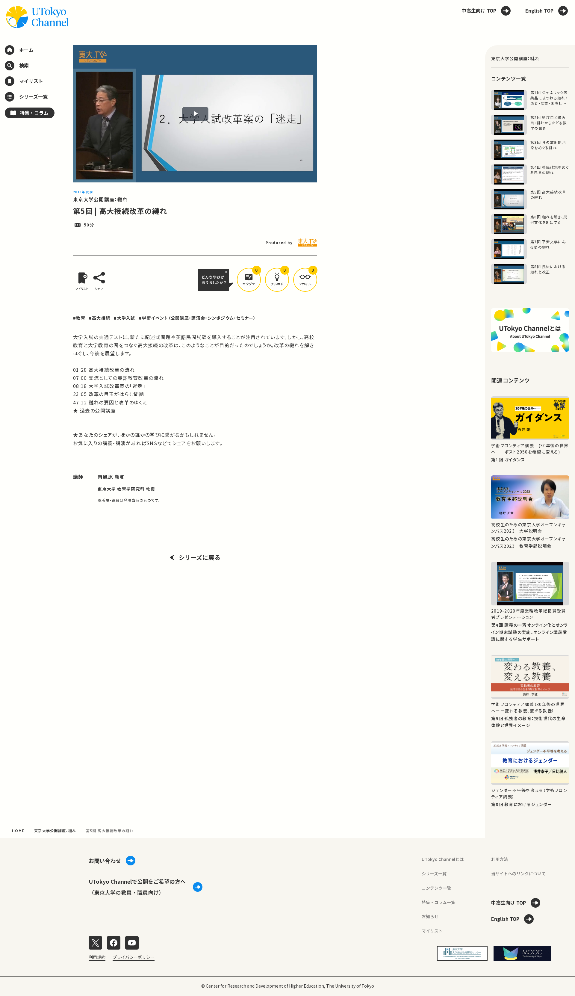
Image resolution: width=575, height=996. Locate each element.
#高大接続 (99, 318)
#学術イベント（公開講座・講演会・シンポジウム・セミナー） (197, 318)
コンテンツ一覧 (436, 888)
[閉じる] (227, 272)
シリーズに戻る (199, 557)
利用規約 (97, 957)
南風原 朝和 (111, 476)
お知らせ (430, 916)
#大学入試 (124, 318)
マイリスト (432, 931)
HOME (18, 830)
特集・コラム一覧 (438, 902)
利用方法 (499, 859)
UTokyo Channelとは (443, 859)
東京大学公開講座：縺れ (100, 199)
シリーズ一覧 (434, 873)
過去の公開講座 (98, 410)
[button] (249, 280)
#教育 (79, 318)
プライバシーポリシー (134, 957)
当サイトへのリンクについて (518, 873)
